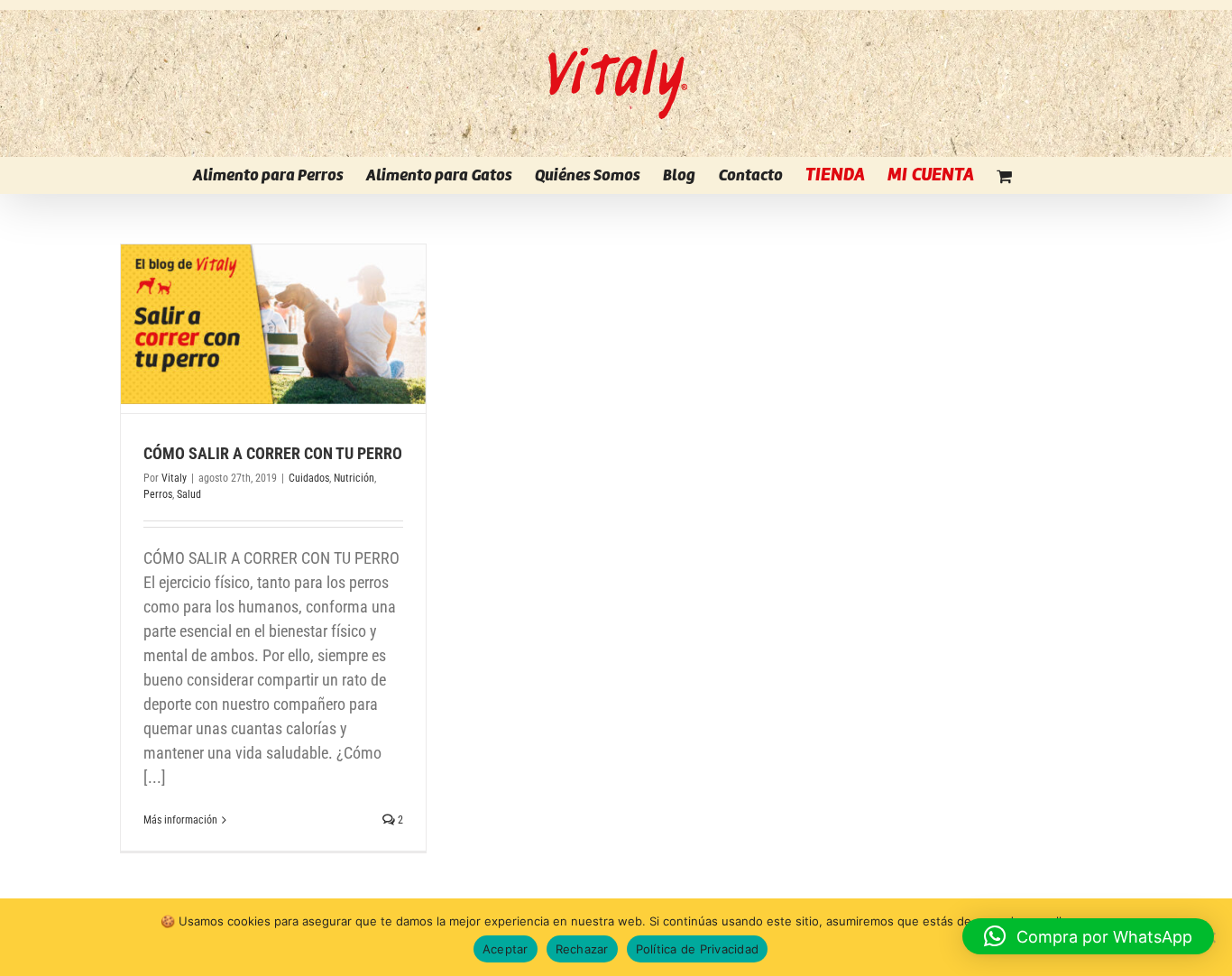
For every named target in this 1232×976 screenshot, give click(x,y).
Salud (189, 494)
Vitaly (174, 478)
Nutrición (354, 478)
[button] (1088, 936)
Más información (180, 820)
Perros (157, 494)
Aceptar (506, 949)
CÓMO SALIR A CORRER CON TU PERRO (272, 453)
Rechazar (582, 949)
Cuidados (309, 478)
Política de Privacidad (697, 949)
